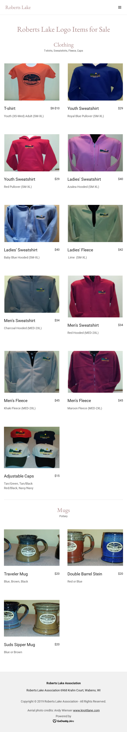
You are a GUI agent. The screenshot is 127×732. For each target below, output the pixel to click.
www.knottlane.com (86, 710)
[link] (18, 8)
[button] (119, 7)
